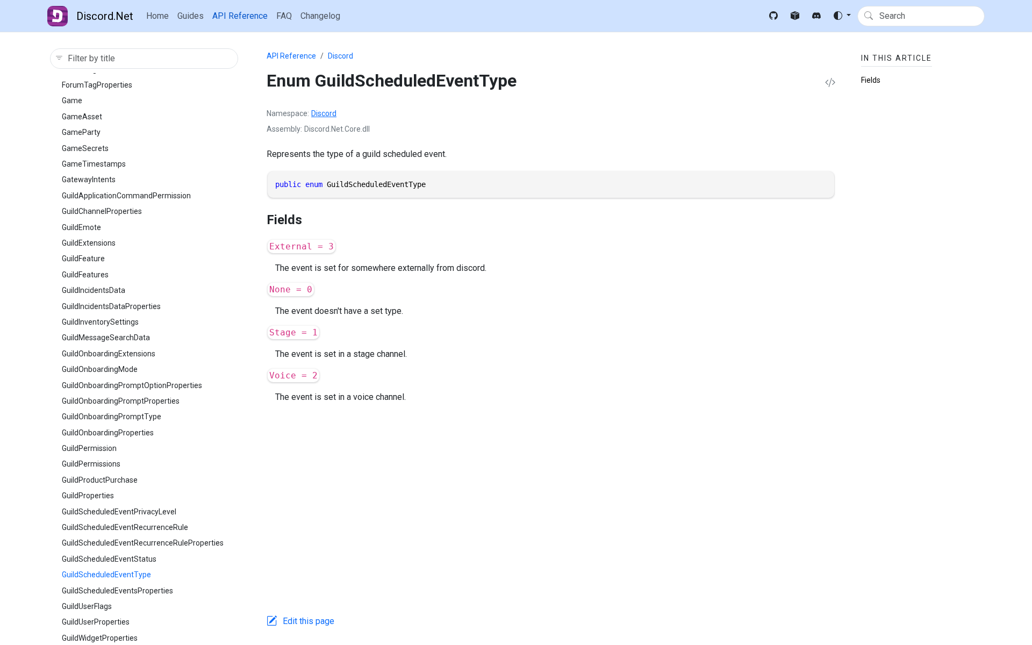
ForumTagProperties (97, 85)
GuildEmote (81, 227)
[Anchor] (311, 219)
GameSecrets (85, 148)
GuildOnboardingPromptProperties (121, 401)
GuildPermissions (91, 464)
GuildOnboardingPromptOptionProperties (132, 385)
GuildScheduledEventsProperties (117, 590)
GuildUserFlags (87, 606)
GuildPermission (89, 448)
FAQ (284, 16)
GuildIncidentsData (93, 290)
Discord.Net (104, 16)
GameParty (81, 132)
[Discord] (816, 16)
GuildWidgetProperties (100, 638)
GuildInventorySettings (100, 322)
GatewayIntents (89, 179)
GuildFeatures (85, 274)
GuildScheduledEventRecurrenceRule (125, 527)
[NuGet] (795, 16)
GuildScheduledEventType (106, 574)
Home (157, 16)
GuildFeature (83, 258)
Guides (190, 16)
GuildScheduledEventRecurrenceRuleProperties (143, 543)
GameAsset (82, 116)
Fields (870, 80)
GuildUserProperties (96, 622)
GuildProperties (88, 495)
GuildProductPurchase (100, 480)
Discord (340, 56)
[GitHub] (773, 16)
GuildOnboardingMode (100, 369)
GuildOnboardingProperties (108, 432)
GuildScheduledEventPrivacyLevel (119, 511)
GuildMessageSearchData (106, 337)
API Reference (240, 16)
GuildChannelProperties (102, 211)
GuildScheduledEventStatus (109, 559)
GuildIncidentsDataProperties (111, 306)
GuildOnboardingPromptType (111, 416)
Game (72, 100)
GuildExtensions (89, 243)
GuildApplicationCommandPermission (126, 195)
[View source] (830, 83)
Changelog (320, 16)
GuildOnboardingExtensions (108, 353)
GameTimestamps (94, 164)
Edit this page (308, 621)
